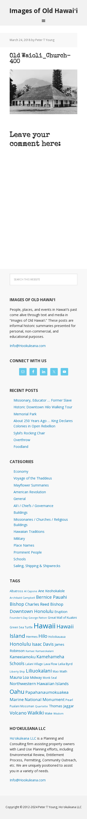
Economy (21, 471)
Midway (36, 677)
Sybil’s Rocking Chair (29, 433)
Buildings (21, 512)
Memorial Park (25, 414)
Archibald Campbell (22, 597)
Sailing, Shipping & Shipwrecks (37, 565)
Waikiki (36, 712)
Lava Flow (50, 664)
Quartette (41, 706)
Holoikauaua (56, 637)
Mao (56, 671)
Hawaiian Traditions (29, 531)
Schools (20, 559)
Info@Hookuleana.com (28, 345)
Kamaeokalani (45, 651)
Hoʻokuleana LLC (23, 738)
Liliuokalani (39, 670)
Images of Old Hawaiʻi (43, 10)
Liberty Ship (17, 671)
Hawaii (45, 626)
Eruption (60, 611)
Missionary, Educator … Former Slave (43, 400)
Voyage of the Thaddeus (33, 478)
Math (63, 671)
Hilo (42, 635)
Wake (48, 713)
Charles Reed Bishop (44, 604)
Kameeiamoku (23, 656)
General (20, 498)
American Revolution (30, 492)
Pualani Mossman (22, 706)
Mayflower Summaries (31, 485)
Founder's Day (19, 617)
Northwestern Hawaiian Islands (39, 683)
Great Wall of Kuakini (62, 618)
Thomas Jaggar (61, 705)
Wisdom (58, 713)
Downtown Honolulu (31, 611)
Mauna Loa (19, 677)
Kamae (30, 651)
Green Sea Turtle (21, 627)
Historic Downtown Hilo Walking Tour (43, 407)
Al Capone (30, 591)
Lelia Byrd (65, 664)
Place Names (24, 545)
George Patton (38, 617)
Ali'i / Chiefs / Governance (33, 505)
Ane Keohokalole (51, 590)
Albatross (16, 591)
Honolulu (20, 644)
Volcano (18, 713)
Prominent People (28, 552)
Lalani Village (34, 664)
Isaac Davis (43, 644)
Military (19, 538)
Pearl (69, 700)
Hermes (31, 637)
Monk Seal (50, 678)
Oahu (17, 691)
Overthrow (22, 439)
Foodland (21, 446)
